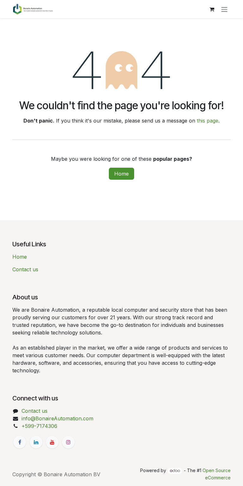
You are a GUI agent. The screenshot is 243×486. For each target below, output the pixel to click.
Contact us (25, 269)
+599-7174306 (39, 426)
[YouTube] (52, 442)
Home (121, 174)
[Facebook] (19, 442)
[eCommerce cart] (211, 9)
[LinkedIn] (36, 442)
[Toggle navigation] (224, 9)
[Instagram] (68, 442)
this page (207, 120)
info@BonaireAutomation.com (57, 418)
